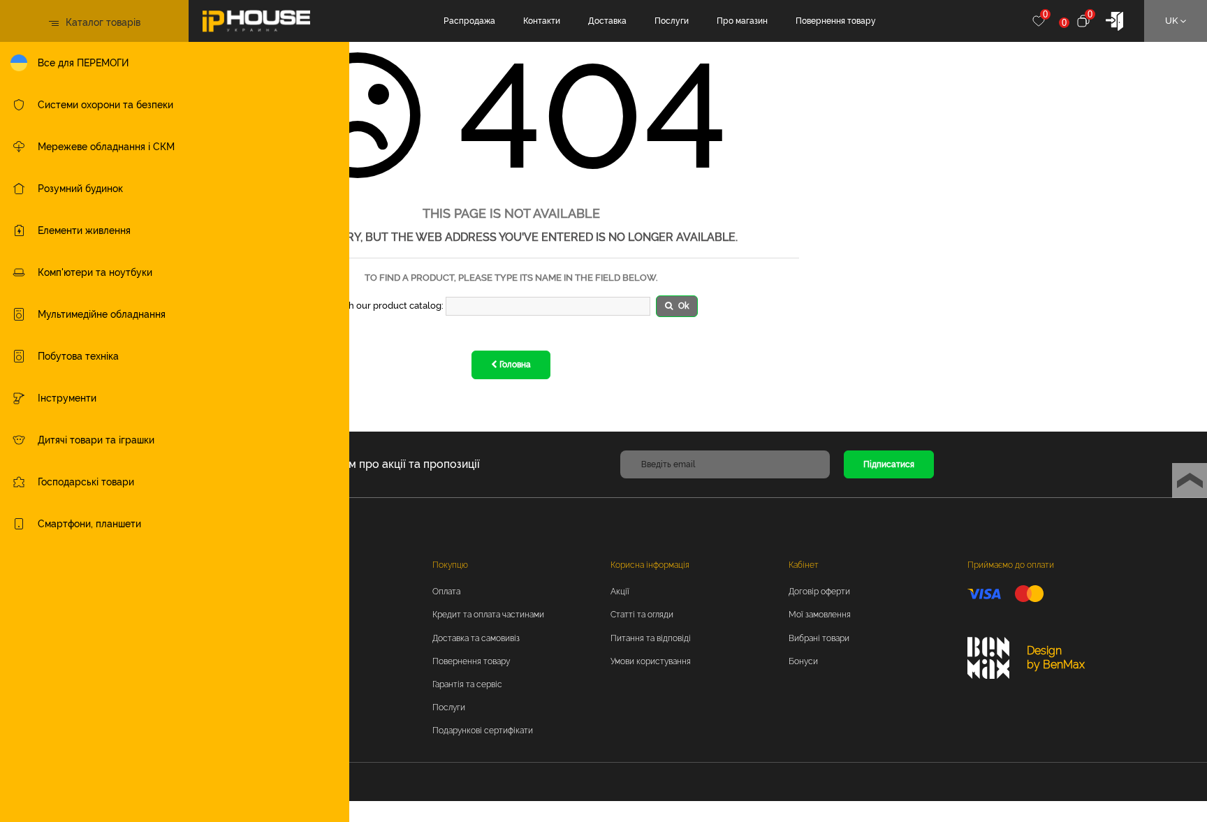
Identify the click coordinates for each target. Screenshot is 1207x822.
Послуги (671, 21)
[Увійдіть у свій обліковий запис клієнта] (1114, 20)
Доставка (607, 21)
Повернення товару (836, 21)
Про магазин (742, 21)
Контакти (541, 21)
